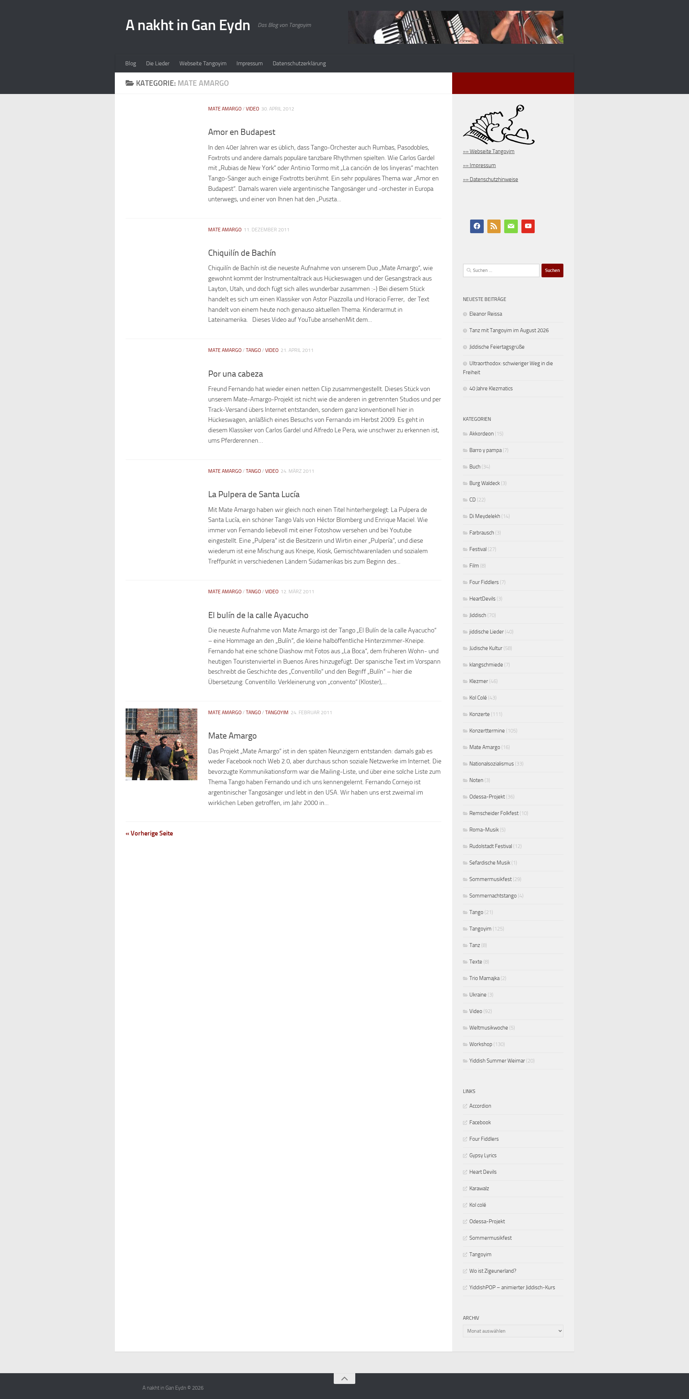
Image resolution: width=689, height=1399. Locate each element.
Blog (130, 63)
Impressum (249, 63)
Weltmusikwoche (488, 1027)
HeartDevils (482, 598)
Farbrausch (481, 532)
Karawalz (479, 1188)
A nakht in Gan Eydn (188, 25)
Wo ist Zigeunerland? (492, 1271)
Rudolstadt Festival (490, 846)
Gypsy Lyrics (483, 1155)
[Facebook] (477, 226)
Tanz (474, 945)
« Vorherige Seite (149, 833)
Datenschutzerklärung (299, 63)
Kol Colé (478, 697)
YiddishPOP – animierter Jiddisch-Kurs (512, 1287)
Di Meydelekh (484, 516)
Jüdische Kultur (485, 648)
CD (472, 499)
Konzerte (479, 714)
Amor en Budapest (241, 132)
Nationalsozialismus (491, 763)
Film (474, 565)
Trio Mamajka (484, 978)
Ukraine (478, 994)
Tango (253, 350)
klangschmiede (486, 664)
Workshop (480, 1044)
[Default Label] (494, 226)
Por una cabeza (235, 374)
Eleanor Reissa (485, 314)
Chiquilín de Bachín (242, 253)
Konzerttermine (487, 730)
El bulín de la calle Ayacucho (258, 615)
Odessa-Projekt (487, 796)
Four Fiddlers (484, 582)
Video (252, 109)
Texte (475, 961)
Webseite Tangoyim (202, 63)
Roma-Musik (484, 829)
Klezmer (478, 681)
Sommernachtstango (493, 895)
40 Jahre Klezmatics (491, 388)
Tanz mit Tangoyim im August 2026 (509, 330)
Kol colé (477, 1205)
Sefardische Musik (489, 862)
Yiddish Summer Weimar (497, 1061)
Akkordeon (481, 433)
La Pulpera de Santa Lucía (254, 494)
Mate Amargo (225, 109)
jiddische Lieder (486, 631)
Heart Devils (483, 1172)
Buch (475, 466)
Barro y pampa (485, 450)
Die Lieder (157, 63)
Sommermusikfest (490, 879)
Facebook (480, 1122)
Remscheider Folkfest (494, 813)
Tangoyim (277, 713)
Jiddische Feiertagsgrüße (497, 347)
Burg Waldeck (484, 483)
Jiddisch (477, 615)
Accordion (480, 1106)
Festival (478, 549)
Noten (476, 780)
